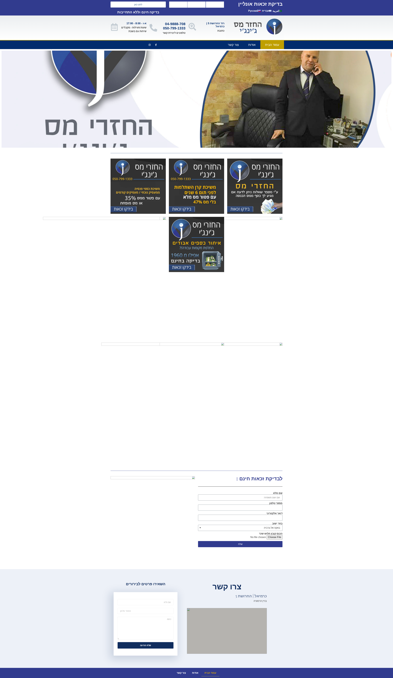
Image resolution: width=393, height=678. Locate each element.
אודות (252, 44)
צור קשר (233, 44)
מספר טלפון (275, 503)
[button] (138, 5)
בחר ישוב (277, 523)
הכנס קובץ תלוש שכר (270, 533)
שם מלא (277, 493)
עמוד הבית (272, 44)
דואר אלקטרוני (274, 513)
